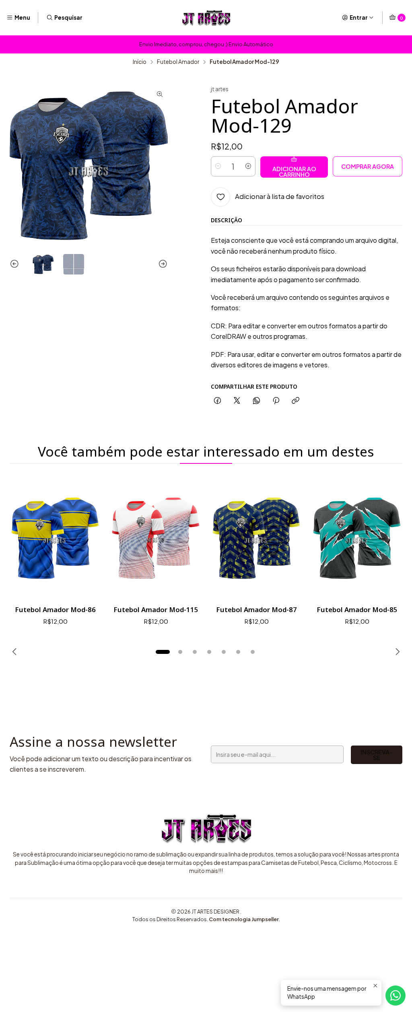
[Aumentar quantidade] (248, 166)
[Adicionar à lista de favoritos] (86, 538)
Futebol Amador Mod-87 (256, 609)
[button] (162, 652)
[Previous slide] (16, 264)
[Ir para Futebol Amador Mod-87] (256, 537)
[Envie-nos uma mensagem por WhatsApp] (395, 995)
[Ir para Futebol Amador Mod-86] (55, 537)
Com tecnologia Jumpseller (244, 919)
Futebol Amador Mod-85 (357, 609)
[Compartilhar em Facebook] (217, 401)
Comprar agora (367, 166)
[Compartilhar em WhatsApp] (256, 401)
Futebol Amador (178, 62)
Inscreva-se (376, 754)
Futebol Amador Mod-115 (155, 609)
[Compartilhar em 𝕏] (237, 401)
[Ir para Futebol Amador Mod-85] (356, 537)
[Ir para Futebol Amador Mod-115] (155, 537)
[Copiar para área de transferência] (295, 401)
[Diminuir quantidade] (218, 166)
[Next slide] (162, 264)
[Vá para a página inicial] (206, 18)
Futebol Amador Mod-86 (55, 609)
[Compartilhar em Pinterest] (276, 401)
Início (139, 62)
